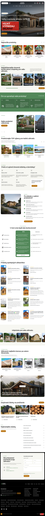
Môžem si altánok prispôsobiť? (27, 430)
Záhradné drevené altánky (27, 488)
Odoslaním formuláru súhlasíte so (7, 495)
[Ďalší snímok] (4, 132)
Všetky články (41, 402)
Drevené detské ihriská (36, 495)
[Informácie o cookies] (1, 514)
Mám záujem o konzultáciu (28, 221)
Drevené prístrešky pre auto (36, 491)
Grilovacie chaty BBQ (27, 495)
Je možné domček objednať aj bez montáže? (29, 442)
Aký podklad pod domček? (27, 447)
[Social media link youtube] (6, 509)
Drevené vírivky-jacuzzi (36, 494)
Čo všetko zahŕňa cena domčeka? (28, 437)
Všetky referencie (4, 125)
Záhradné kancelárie (35, 488)
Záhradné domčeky (26, 491)
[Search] (10, 3)
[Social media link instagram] (4, 509)
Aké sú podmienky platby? (27, 435)
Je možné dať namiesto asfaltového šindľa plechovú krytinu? (32, 445)
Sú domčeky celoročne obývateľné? (28, 440)
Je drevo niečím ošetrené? (27, 425)
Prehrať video (23, 386)
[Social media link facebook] (2, 509)
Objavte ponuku (4, 33)
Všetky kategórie (41, 88)
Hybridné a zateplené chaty (27, 494)
